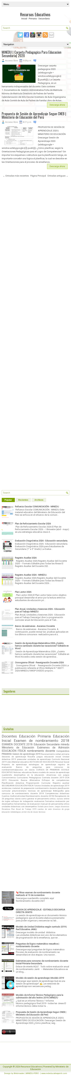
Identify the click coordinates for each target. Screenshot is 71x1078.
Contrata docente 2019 (53, 777)
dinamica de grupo (61, 809)
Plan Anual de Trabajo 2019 (23, 809)
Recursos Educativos (35, 14)
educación (6, 812)
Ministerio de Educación (18, 747)
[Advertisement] (35, 335)
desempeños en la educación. (29, 775)
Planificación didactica (13, 783)
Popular (8, 500)
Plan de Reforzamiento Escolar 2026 (33, 523)
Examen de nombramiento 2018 (41, 741)
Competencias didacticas (57, 793)
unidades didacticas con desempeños (19, 806)
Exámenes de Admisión (53, 747)
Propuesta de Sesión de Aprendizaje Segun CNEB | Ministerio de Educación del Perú (34, 115)
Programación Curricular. (38, 783)
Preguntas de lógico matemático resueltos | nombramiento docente (37, 945)
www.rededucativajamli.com (54, 1073)
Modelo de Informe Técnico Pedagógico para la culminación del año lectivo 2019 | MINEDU (39, 996)
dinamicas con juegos (57, 775)
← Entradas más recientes (16, 175)
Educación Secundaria (47, 744)
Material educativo (20, 762)
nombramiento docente (41, 750)
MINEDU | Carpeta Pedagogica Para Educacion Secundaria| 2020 (31, 53)
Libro (9, 762)
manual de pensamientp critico (54, 804)
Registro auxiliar (61, 783)
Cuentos (5, 796)
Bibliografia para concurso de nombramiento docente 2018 (35, 792)
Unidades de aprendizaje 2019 (55, 785)
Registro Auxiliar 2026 (26, 557)
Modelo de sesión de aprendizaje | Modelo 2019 (40, 978)
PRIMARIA (7, 754)
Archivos (38, 500)
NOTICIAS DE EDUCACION (42, 762)
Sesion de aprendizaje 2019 (26, 754)
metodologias (15, 812)
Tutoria (37, 785)
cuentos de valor (45, 809)
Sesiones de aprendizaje (14, 756)
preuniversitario (19, 791)
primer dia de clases (30, 812)
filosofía (31, 756)
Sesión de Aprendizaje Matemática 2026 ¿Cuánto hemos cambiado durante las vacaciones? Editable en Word (42, 646)
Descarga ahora (57, 105)
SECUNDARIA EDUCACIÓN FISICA (18, 785)
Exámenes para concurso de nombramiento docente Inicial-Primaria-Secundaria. (42, 962)
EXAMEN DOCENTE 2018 (17, 744)
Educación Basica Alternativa (24, 780)
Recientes (23, 500)
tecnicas (42, 812)
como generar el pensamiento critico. (38, 798)
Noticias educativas (22, 772)
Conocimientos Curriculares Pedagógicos (21, 777)
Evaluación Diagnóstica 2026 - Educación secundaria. (41, 540)
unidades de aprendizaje (39, 759)
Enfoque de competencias (55, 780)
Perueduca (6, 809)
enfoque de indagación (22, 801)
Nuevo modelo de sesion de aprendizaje (50, 772)
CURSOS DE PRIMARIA (48, 770)
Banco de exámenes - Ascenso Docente (35, 626)
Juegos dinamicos (61, 806)
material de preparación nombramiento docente (34, 788)
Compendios (62, 751)
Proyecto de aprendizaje (14, 764)
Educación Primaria (35, 736)
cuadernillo (7, 775)
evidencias (7, 788)
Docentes (9, 736)
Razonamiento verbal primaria (55, 754)
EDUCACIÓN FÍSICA (14, 750)
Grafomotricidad (18, 796)
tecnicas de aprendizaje (40, 791)
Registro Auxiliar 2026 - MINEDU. (31, 575)
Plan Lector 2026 (23, 592)
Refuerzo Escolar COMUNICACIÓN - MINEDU (37, 506)
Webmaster (19, 1073)
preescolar (22, 759)
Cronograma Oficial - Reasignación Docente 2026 (39, 662)
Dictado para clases (46, 806)
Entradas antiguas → (58, 175)
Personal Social (62, 762)
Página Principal (38, 175)
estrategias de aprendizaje (42, 764)
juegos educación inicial (49, 756)
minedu (65, 744)
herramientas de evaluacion (27, 804)
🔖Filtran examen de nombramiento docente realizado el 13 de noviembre (38, 893)
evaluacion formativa (44, 801)
